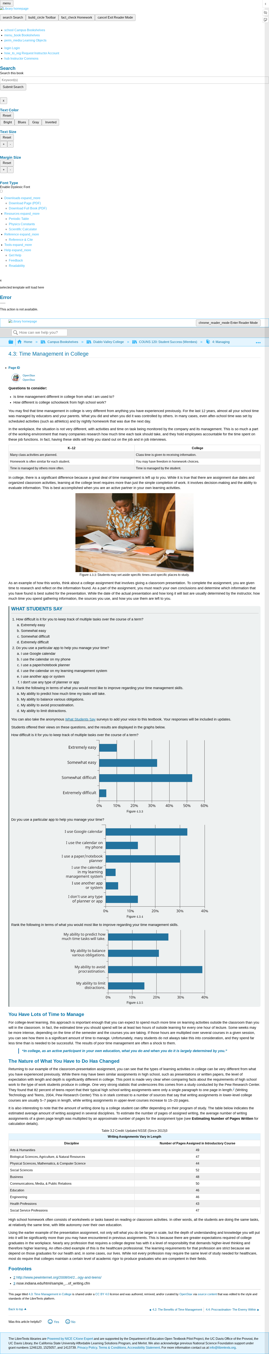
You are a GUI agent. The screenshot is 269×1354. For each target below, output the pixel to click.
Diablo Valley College (109, 342)
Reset (7, 115)
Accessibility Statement (143, 1347)
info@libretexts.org (222, 1347)
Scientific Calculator (23, 229)
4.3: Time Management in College (50, 1294)
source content (207, 1294)
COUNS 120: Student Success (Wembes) (168, 342)
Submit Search (13, 87)
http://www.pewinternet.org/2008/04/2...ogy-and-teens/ (58, 1277)
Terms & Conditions (112, 1347)
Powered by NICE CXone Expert (70, 1338)
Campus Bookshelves (63, 342)
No (73, 1322)
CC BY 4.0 (102, 1294)
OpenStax (29, 375)
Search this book (11, 73)
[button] (16, 260)
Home (28, 342)
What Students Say (80, 719)
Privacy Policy (87, 1347)
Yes (56, 1322)
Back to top (15, 1309)
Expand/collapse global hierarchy (13, 342)
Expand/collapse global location (258, 341)
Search (15, 332)
